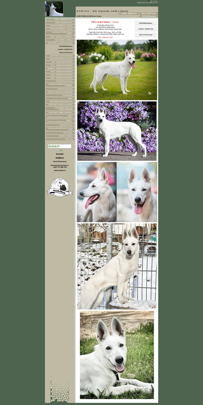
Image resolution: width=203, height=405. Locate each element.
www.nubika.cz (60, 170)
